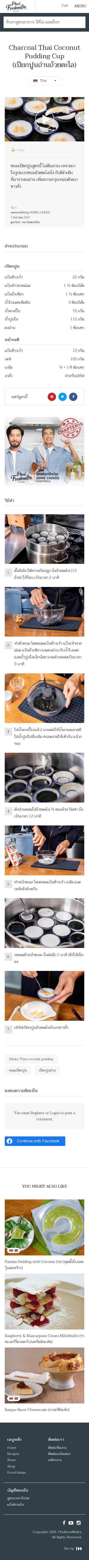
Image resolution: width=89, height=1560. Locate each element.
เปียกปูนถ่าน (47, 1070)
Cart (65, 5)
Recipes (13, 1454)
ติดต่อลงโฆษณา (59, 1454)
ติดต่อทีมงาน (57, 1447)
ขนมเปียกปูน (18, 1070)
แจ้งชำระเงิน (15, 1504)
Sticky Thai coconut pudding (31, 1059)
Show (11, 1460)
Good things (16, 1472)
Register (37, 1113)
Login (54, 1113)
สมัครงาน (54, 1460)
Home (11, 1447)
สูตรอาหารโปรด (18, 1498)
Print (20, 150)
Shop (11, 1466)
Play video (44, 119)
